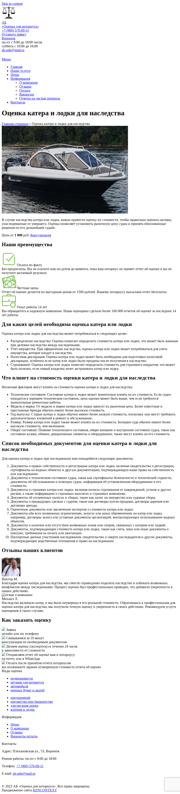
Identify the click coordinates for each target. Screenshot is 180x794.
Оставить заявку (14, 34)
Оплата (24, 90)
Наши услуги (21, 71)
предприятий (20, 698)
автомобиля (19, 686)
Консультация (40, 235)
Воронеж (8, 38)
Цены (15, 75)
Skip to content (12, 3)
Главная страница (15, 124)
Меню (6, 59)
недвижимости (22, 678)
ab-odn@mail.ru (13, 50)
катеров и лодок (23, 709)
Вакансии (26, 94)
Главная (16, 67)
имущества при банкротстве (32, 701)
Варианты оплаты (24, 736)
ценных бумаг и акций (28, 690)
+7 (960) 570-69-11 (15, 30)
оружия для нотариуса (27, 682)
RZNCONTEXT (45, 790)
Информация (20, 78)
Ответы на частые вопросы (39, 98)
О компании (28, 82)
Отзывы (25, 86)
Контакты (18, 102)
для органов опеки (24, 705)
